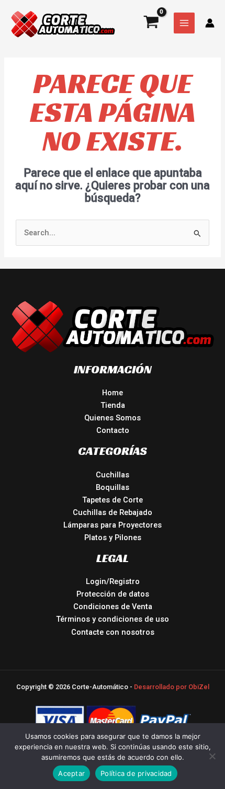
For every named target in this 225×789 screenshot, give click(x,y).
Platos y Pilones (112, 537)
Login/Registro (113, 581)
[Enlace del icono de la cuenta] (210, 23)
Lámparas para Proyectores (112, 525)
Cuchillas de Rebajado (112, 512)
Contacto (112, 430)
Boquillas (112, 487)
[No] (212, 756)
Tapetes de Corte (112, 500)
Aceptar (71, 773)
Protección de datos (112, 594)
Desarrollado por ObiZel (171, 687)
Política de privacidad (136, 773)
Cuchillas (112, 474)
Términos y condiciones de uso (112, 619)
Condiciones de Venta (112, 606)
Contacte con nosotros (112, 632)
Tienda (112, 405)
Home (112, 392)
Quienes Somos (112, 417)
